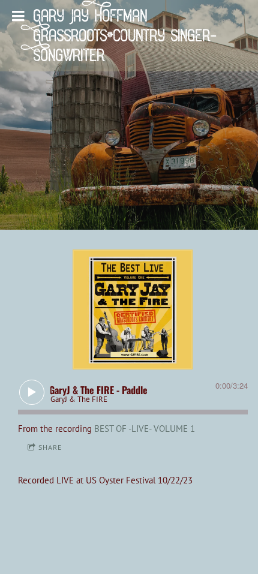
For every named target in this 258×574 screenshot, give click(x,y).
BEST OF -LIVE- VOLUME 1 (144, 428)
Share (50, 447)
